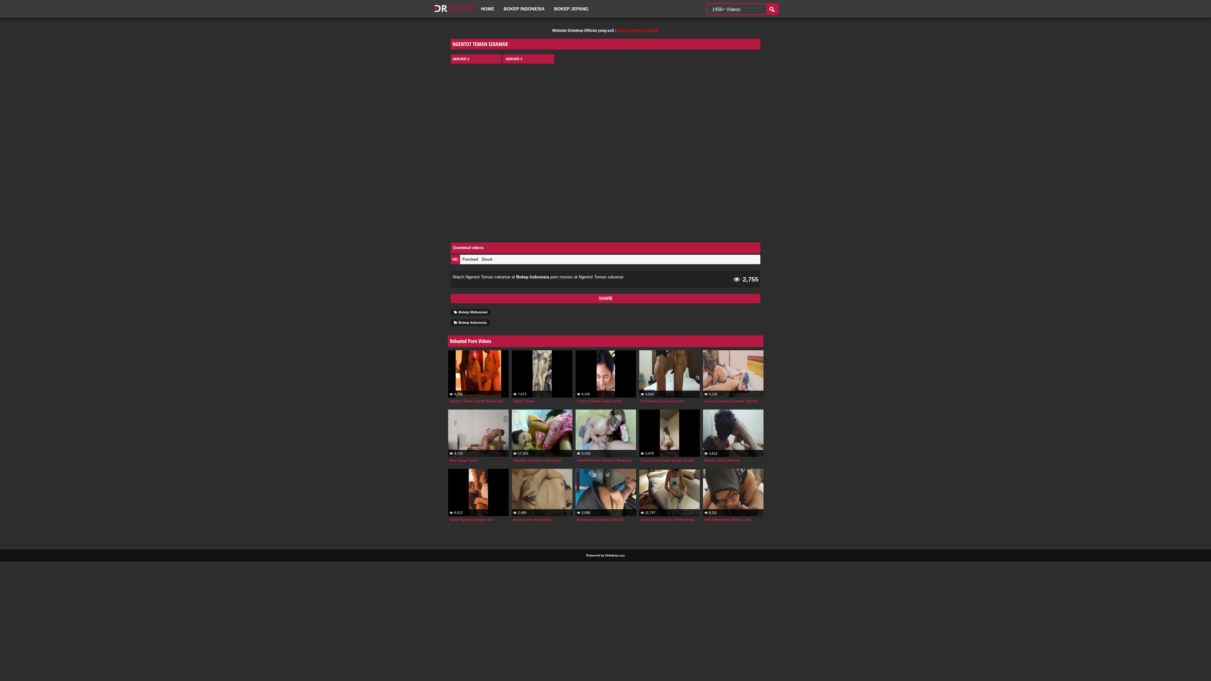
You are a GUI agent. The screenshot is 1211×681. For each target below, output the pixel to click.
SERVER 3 (514, 59)
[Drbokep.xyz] (454, 12)
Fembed (470, 259)
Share (606, 298)
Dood (487, 259)
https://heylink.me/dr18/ (638, 30)
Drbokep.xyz (615, 555)
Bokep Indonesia (524, 8)
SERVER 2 (461, 59)
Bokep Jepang (571, 8)
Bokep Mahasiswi (473, 312)
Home (487, 8)
